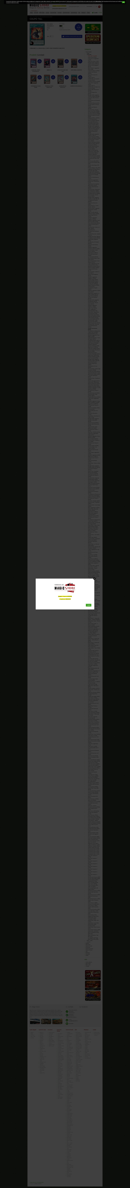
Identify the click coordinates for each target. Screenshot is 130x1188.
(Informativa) (98, 1)
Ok (123, 2)
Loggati (60, 596)
